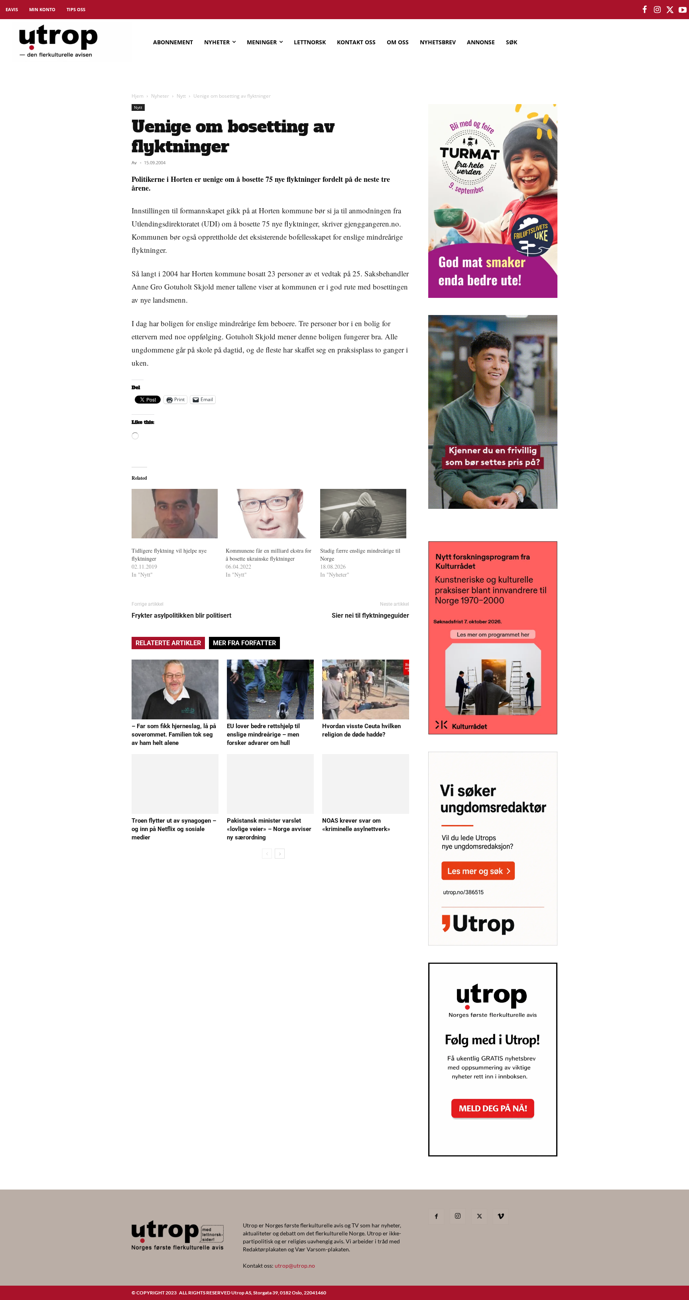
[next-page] (280, 854)
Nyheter (160, 96)
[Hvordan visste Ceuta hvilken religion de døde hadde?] (365, 689)
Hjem (138, 96)
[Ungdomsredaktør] (492, 943)
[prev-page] (267, 854)
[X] (479, 1217)
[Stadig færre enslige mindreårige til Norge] (363, 513)
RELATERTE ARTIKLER (168, 643)
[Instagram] (458, 1216)
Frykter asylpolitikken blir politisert (181, 615)
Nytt (181, 96)
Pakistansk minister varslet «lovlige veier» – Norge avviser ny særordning (269, 829)
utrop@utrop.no (295, 1265)
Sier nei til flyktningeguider (370, 615)
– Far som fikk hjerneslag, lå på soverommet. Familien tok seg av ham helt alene (174, 735)
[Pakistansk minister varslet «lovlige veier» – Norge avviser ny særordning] (270, 784)
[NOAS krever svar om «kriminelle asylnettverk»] (365, 784)
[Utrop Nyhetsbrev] (492, 1154)
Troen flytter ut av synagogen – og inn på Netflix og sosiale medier (174, 829)
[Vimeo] (501, 1217)
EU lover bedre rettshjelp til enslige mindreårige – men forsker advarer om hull (263, 735)
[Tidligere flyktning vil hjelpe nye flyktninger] (175, 513)
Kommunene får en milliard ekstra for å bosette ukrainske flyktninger (268, 554)
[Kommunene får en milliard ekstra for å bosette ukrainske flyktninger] (269, 513)
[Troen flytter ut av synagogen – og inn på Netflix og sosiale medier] (175, 784)
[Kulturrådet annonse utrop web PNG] (492, 732)
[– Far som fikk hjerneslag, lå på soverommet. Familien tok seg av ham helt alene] (175, 689)
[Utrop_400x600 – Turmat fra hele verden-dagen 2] (492, 295)
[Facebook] (436, 1217)
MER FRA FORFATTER (244, 643)
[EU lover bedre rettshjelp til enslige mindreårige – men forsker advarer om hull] (270, 689)
